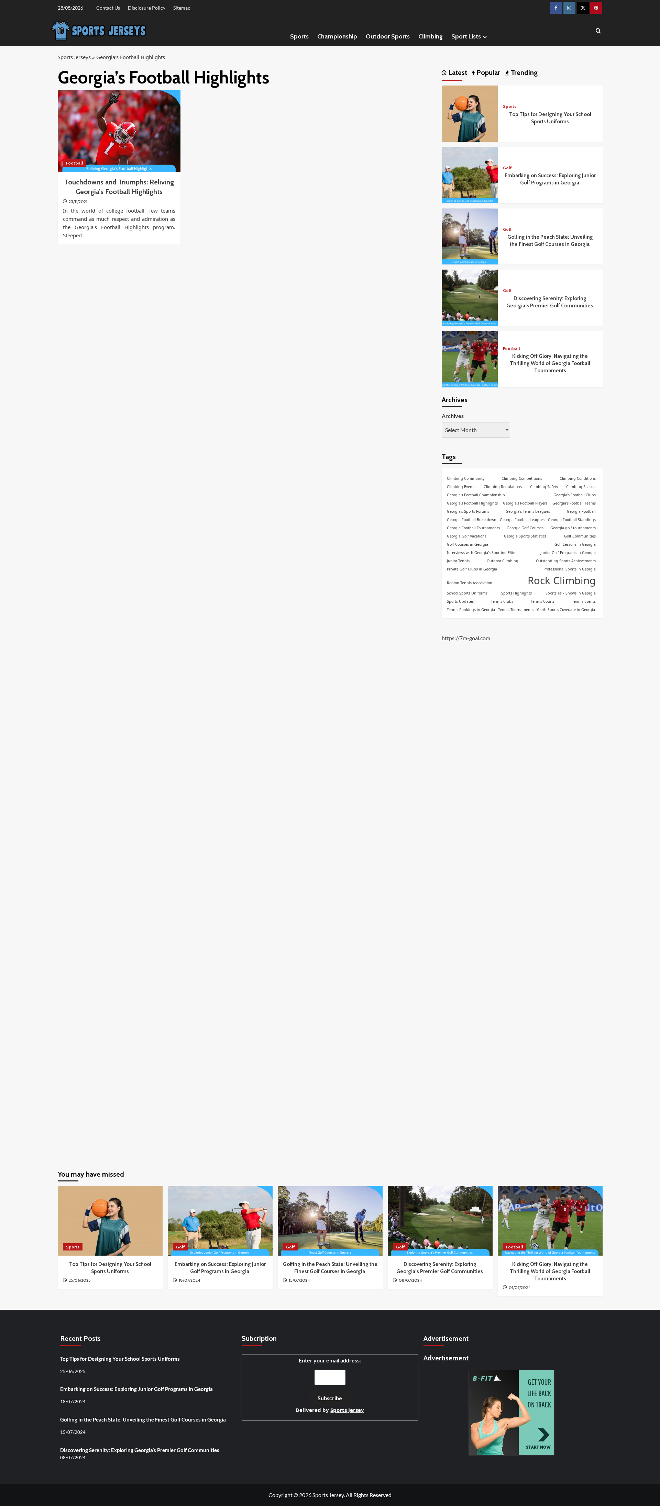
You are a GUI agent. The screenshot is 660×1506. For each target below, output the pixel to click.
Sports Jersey (347, 1409)
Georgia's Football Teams (574, 503)
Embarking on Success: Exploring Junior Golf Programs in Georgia (137, 1389)
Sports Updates (460, 601)
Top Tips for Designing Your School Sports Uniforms (120, 1359)
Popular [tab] (487, 72)
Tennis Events (584, 601)
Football (74, 163)
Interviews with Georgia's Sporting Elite (481, 552)
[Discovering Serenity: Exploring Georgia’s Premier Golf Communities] (470, 297)
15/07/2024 (299, 1280)
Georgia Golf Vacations (466, 536)
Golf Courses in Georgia (467, 544)
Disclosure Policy (146, 8)
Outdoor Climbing (502, 560)
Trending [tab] (523, 72)
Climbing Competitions (522, 478)
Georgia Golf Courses (525, 527)
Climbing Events (461, 486)
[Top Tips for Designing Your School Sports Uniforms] (470, 113)
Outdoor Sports (388, 36)
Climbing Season (581, 486)
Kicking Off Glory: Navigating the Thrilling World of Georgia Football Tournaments (550, 363)
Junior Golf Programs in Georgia (568, 552)
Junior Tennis (458, 560)
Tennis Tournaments (516, 610)
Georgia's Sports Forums (468, 511)
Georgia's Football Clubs (574, 494)
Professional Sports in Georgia (569, 569)
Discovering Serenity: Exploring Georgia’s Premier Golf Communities (140, 1450)
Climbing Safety (544, 486)
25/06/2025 (80, 1280)
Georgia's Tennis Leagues (528, 511)
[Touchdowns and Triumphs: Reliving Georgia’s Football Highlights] (119, 131)
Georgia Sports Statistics (525, 536)
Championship (337, 36)
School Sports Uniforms (467, 593)
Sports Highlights (516, 593)
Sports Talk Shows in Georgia (571, 593)
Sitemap (181, 8)
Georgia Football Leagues (522, 519)
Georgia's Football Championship (476, 494)
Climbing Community (465, 478)
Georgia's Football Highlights (472, 503)
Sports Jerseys (74, 57)
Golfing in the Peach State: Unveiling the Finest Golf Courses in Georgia (143, 1419)
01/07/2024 (519, 1287)
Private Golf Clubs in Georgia (472, 569)
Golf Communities (580, 536)
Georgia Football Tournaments (473, 527)
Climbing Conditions (578, 478)
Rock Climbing (562, 580)
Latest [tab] (457, 72)
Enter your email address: (330, 1385)
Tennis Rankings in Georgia (471, 610)
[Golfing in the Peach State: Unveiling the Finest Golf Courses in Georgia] (470, 236)
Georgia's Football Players (525, 503)
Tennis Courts (542, 601)
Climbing (430, 36)
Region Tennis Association (469, 582)
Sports (299, 36)
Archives (453, 415)
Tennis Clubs (502, 601)
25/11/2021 (78, 201)
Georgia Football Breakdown (471, 519)
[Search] (598, 31)
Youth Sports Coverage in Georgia (566, 610)
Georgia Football (581, 511)
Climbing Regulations (503, 486)
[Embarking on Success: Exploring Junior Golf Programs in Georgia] (470, 174)
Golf (507, 167)
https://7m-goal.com (466, 638)
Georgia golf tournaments (573, 527)
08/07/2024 (410, 1280)
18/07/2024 (189, 1280)
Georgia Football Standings (572, 519)
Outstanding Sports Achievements (566, 560)
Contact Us (108, 8)
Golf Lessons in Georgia (575, 544)
